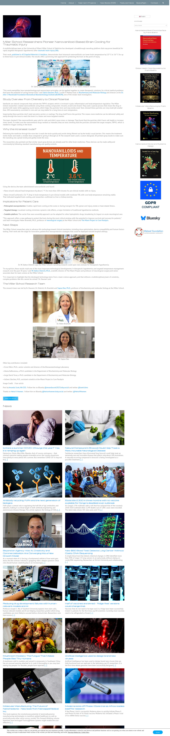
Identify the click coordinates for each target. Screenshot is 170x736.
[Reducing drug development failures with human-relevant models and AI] (32, 583)
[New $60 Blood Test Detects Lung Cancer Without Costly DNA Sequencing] (94, 530)
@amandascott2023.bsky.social (57, 387)
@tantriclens (83, 387)
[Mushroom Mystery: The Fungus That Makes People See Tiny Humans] (32, 635)
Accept (158, 732)
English (143, 16)
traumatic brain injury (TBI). (48, 50)
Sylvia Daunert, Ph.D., (51, 92)
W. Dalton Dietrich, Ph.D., (41, 271)
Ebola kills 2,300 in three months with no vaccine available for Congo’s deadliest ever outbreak (92, 501)
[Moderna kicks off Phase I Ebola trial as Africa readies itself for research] (94, 685)
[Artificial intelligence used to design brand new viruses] (94, 635)
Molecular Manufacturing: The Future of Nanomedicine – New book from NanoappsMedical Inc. (31, 709)
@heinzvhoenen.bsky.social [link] (53, 391)
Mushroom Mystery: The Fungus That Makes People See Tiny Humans (28, 657)
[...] (6, 459)
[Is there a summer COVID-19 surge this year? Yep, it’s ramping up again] (32, 427)
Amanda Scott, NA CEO (17, 387)
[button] (163, 2)
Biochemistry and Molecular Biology (92, 92)
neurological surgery (54, 220)
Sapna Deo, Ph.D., (64, 288)
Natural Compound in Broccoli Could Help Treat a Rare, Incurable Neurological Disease (92, 449)
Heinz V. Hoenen (17, 391)
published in (30, 54)
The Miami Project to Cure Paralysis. (95, 220)
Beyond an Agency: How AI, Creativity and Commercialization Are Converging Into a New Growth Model (28, 553)
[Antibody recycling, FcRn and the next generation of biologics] (32, 480)
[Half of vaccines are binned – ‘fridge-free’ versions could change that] (94, 583)
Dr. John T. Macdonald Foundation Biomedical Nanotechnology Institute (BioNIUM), (63, 93)
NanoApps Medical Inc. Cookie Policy (78, 732)
